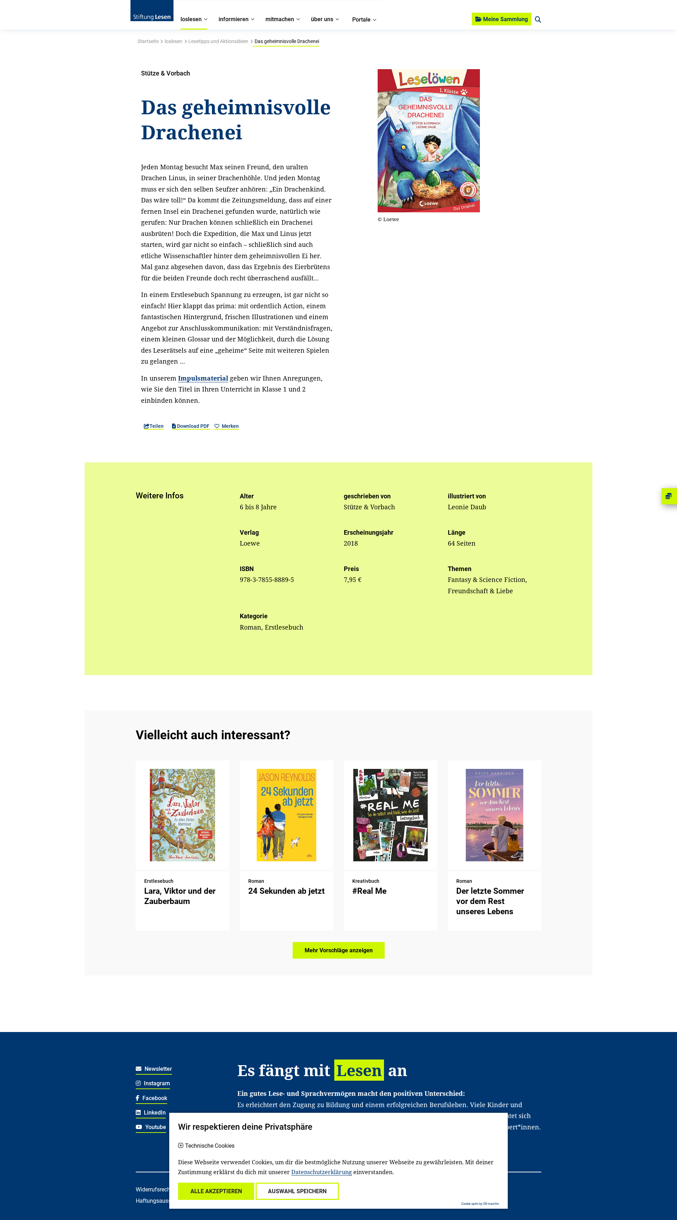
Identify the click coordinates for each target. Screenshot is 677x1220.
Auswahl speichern (297, 1191)
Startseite (148, 41)
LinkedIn (154, 1112)
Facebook (154, 1098)
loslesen (173, 41)
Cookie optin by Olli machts (480, 1204)
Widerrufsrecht (154, 1189)
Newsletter (157, 1069)
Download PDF (193, 426)
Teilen (157, 426)
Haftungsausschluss (161, 1200)
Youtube (155, 1127)
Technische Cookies (209, 1146)
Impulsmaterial (203, 378)
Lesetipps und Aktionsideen (218, 41)
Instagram (156, 1083)
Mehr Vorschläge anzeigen (339, 950)
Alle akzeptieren (216, 1191)
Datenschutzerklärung (321, 1172)
